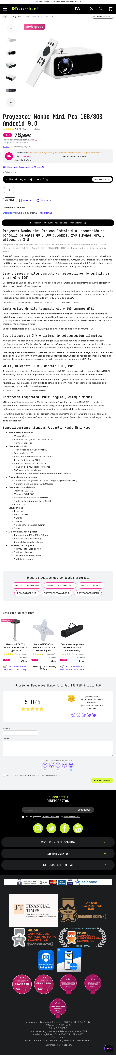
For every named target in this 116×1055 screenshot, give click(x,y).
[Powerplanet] (5, 17)
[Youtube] (78, 828)
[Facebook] (65, 828)
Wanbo (6, 147)
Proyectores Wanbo (27, 585)
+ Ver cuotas (44, 212)
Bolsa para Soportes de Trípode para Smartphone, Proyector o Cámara (72, 649)
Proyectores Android (56, 593)
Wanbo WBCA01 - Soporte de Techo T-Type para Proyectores (15, 649)
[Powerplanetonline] (25, 9)
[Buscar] (101, 9)
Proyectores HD (26, 593)
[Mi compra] (111, 9)
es (77, 9)
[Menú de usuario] (91, 9)
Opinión (6, 739)
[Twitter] (51, 828)
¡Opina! (37, 129)
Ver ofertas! (100, 179)
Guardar (27, 200)
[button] (10, 28)
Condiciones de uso (52, 775)
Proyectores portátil (60, 585)
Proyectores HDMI (88, 593)
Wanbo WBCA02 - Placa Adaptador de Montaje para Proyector (44, 649)
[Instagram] (38, 828)
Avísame (10, 200)
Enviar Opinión (102, 780)
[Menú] (5, 8)
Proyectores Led (91, 585)
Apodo (6, 728)
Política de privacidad (31, 775)
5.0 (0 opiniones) (24, 129)
